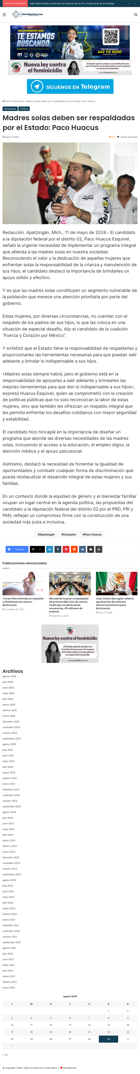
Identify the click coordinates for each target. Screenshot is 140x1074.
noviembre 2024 (11, 795)
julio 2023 (8, 885)
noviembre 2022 (11, 931)
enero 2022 (9, 987)
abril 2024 (8, 834)
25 (31, 1039)
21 (89, 1032)
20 (70, 1032)
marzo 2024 (9, 840)
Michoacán (18, 101)
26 (50, 1039)
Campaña (69, 534)
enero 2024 (9, 851)
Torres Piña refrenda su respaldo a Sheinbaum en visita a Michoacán (23, 602)
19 (51, 1032)
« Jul (5, 1054)
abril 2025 (8, 766)
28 (89, 1039)
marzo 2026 (9, 704)
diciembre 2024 (11, 789)
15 (108, 1025)
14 (89, 1025)
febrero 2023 (10, 914)
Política (24, 108)
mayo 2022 (8, 965)
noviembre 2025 (11, 727)
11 (31, 1025)
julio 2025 (8, 749)
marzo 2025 (9, 772)
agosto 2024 (9, 812)
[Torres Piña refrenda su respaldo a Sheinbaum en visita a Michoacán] (23, 583)
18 (31, 1032)
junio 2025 (8, 755)
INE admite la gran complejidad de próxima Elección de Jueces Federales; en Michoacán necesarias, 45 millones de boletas (68, 605)
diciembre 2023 (11, 857)
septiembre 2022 (12, 942)
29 (108, 1039)
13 (70, 1025)
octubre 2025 (10, 732)
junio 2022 (8, 959)
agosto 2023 (9, 880)
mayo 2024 (8, 829)
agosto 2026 (9, 676)
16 (128, 1025)
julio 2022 (8, 953)
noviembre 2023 (11, 863)
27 (70, 1039)
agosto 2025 (9, 744)
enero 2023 (9, 919)
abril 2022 (8, 970)
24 (12, 1039)
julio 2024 (8, 817)
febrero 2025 (10, 778)
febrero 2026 (10, 710)
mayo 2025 (8, 761)
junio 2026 (8, 687)
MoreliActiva (69, 1067)
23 (128, 1032)
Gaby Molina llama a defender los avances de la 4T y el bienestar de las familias (72, 3)
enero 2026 (9, 716)
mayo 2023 (8, 897)
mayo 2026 (8, 693)
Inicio (8, 101)
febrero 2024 (10, 846)
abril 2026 (8, 699)
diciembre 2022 (11, 925)
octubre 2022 (10, 936)
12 (51, 1025)
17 (12, 1032)
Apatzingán (47, 534)
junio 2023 (8, 891)
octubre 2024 (10, 800)
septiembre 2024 (12, 806)
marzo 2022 (9, 976)
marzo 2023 (9, 908)
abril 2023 (8, 902)
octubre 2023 (10, 868)
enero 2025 (9, 783)
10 (12, 1025)
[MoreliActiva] (27, 14)
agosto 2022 (9, 948)
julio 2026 (8, 682)
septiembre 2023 (12, 874)
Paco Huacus (93, 534)
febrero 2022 (10, 982)
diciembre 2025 (11, 721)
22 (108, 1032)
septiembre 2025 (12, 738)
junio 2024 (8, 823)
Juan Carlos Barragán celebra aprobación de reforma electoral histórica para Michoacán (115, 603)
